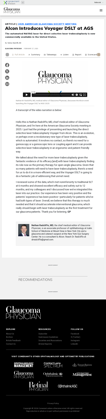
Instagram (75, 340)
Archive (9, 337)
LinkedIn (74, 344)
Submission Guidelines (48, 337)
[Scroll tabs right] (98, 54)
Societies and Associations (50, 340)
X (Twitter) (75, 337)
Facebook (75, 334)
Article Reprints (45, 344)
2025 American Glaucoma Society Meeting (47, 24)
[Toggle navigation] (101, 10)
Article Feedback (13, 340)
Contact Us (11, 344)
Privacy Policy (53, 403)
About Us (10, 334)
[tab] (18, 54)
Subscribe (43, 334)
